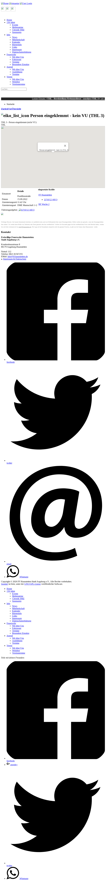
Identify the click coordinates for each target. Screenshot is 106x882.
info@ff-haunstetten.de (25, 227)
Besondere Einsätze (20, 64)
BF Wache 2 (44, 204)
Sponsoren (16, 32)
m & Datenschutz (14, 259)
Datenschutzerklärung (21, 52)
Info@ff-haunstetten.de (18, 256)
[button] (53, 155)
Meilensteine (17, 27)
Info (8, 35)
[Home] (5, 3)
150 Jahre (11, 22)
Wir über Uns (18, 57)
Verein (9, 77)
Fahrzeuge (16, 59)
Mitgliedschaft (18, 39)
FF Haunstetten (45, 195)
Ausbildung (17, 72)
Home (9, 20)
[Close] (65, 145)
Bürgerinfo (17, 44)
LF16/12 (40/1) (50, 199)
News (14, 37)
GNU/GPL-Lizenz (32, 584)
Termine (15, 62)
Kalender (16, 42)
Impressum (17, 49)
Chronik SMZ (18, 30)
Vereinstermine (18, 84)
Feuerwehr (11, 54)
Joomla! (4, 584)
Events (15, 25)
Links (14, 47)
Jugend (10, 67)
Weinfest (16, 82)
